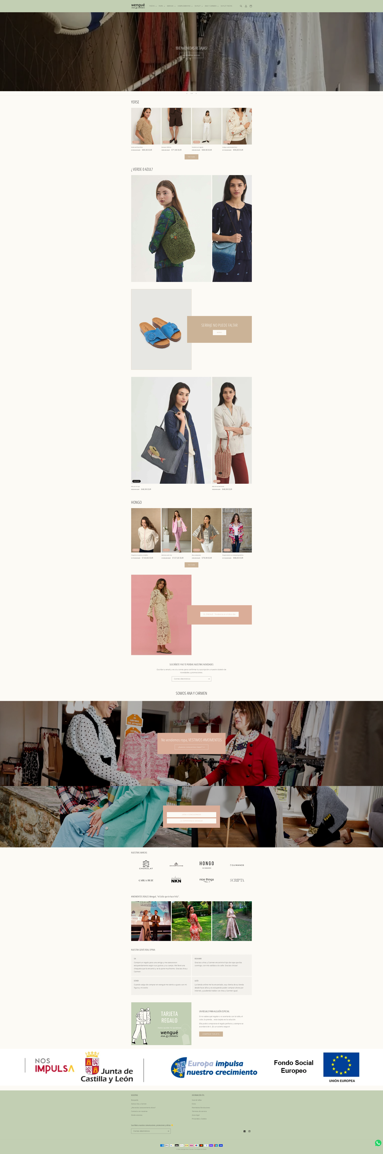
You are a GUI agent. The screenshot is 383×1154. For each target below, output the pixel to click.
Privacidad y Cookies (199, 1119)
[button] (152, 6)
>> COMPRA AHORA (191, 55)
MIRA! (219, 332)
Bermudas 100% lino (166, 147)
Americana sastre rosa (167, 555)
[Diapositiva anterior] (187, 93)
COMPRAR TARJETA (211, 1034)
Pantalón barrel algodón (197, 147)
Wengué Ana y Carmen (187, 1149)
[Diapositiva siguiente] (196, 93)
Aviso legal (195, 1115)
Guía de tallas (197, 1100)
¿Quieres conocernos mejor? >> (191, 747)
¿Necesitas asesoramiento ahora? (143, 1108)
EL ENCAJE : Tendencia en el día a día (219, 614)
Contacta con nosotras (139, 1111)
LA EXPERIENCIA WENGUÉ (191, 821)
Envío (194, 1104)
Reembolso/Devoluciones (201, 1108)
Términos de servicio (199, 1111)
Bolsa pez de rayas (135, 486)
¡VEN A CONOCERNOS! (191, 815)
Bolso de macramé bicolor (218, 486)
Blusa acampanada (196, 555)
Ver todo (191, 157)
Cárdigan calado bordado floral (229, 147)
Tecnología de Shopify (200, 1149)
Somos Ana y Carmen (139, 1104)
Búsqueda (134, 1100)
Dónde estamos (136, 1115)
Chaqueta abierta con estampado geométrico (233, 555)
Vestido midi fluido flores (137, 147)
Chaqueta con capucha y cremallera (139, 555)
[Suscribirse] (208, 679)
